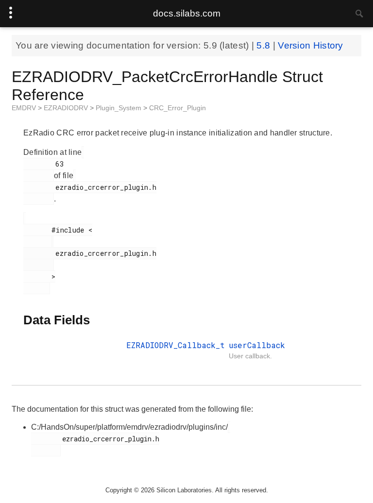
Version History (310, 45)
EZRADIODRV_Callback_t (175, 345)
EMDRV (25, 108)
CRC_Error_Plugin (177, 108)
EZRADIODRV (67, 108)
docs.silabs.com (186, 13)
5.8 (264, 45)
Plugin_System (119, 108)
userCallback (257, 345)
